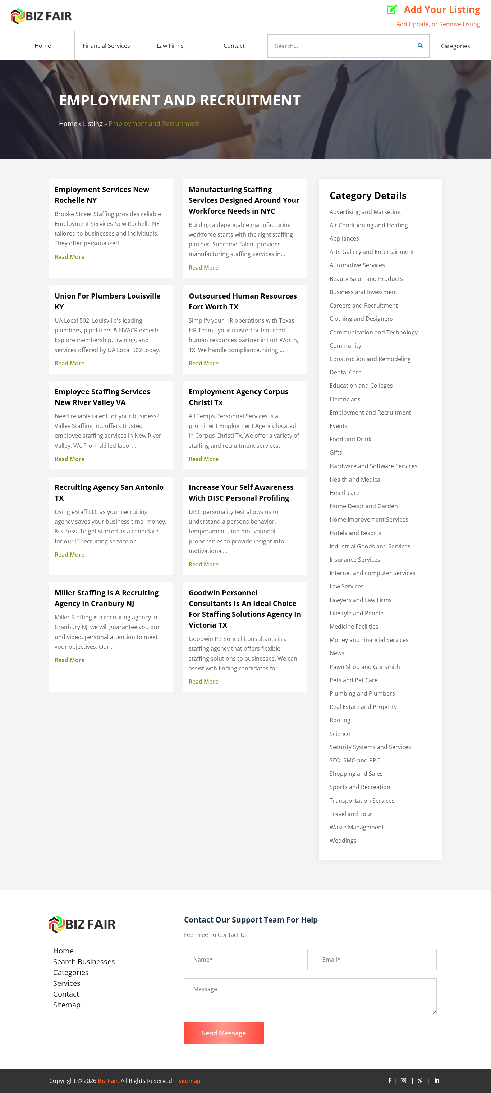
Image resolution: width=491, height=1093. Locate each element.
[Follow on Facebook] (389, 1080)
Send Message (224, 1033)
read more (69, 257)
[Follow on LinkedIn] (436, 1080)
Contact (234, 46)
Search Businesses (84, 962)
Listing (93, 123)
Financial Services (106, 46)
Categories (455, 46)
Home (43, 46)
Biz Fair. (108, 1081)
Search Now (408, 46)
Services (67, 984)
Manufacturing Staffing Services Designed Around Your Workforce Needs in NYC (244, 200)
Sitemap (67, 1006)
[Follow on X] (421, 1080)
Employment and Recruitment (154, 123)
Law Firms (170, 46)
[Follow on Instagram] (405, 1080)
